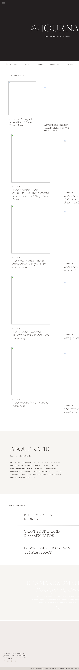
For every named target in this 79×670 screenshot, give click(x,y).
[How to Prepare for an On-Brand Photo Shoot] (30, 371)
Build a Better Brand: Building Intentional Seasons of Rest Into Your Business (28, 264)
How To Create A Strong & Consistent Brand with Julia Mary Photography (30, 335)
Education (15, 186)
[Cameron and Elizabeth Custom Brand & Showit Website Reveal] (58, 104)
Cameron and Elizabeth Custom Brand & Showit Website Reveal (56, 128)
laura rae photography (57, 668)
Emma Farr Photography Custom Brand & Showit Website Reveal (21, 122)
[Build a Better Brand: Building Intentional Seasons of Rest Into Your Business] (30, 229)
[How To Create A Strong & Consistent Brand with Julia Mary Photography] (30, 300)
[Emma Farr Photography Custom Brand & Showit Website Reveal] (22, 98)
